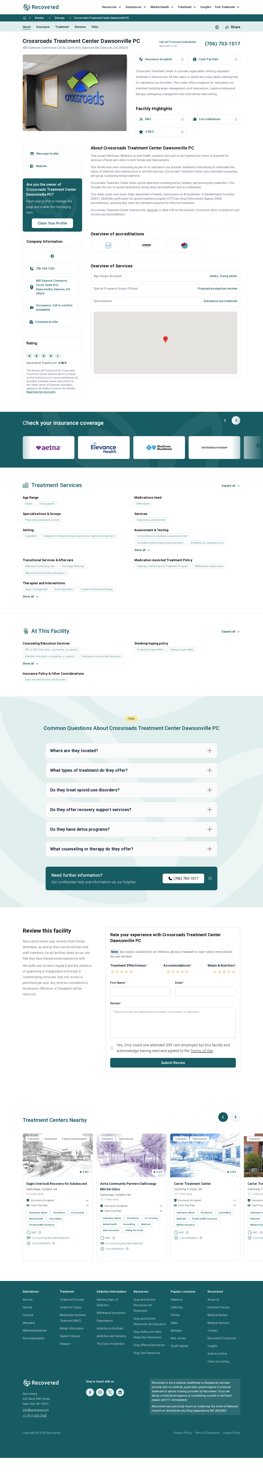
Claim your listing (218, 1361)
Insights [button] (205, 7)
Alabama (176, 1299)
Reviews (80, 27)
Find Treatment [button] (225, 7)
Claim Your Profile (52, 223)
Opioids (27, 1307)
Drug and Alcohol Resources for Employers (144, 1305)
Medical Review (218, 1315)
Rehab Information (72, 1328)
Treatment (62, 27)
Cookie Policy (231, 1432)
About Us (213, 1299)
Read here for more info (40, 392)
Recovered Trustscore (222, 1338)
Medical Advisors (219, 1323)
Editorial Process (218, 1307)
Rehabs (39, 17)
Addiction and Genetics (111, 1336)
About (27, 27)
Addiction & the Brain (110, 1328)
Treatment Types (70, 1307)
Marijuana (29, 1323)
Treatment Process (72, 1299)
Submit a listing (217, 1353)
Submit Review (173, 1063)
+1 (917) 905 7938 (35, 1415)
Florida (175, 1315)
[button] (172, 46)
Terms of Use (202, 1051)
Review (115, 1003)
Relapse (65, 1343)
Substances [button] (134, 7)
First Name (117, 982)
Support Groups (70, 1336)
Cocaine (28, 1315)
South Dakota (179, 1346)
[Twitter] (110, 1392)
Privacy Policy (183, 1432)
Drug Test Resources (147, 1353)
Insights (212, 1346)
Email (178, 982)
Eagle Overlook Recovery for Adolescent (56, 1184)
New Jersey (178, 1338)
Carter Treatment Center (192, 1184)
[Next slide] (236, 420)
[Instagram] (100, 1392)
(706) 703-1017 (186, 878)
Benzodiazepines (34, 1338)
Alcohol (27, 1299)
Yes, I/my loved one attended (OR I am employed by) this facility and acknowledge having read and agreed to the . (173, 1048)
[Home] (24, 18)
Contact (213, 1330)
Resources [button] (109, 7)
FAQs (95, 27)
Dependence (105, 1320)
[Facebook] (90, 1392)
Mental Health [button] (159, 7)
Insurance (43, 27)
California (177, 1307)
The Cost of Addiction (110, 1343)
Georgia (59, 17)
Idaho (174, 1323)
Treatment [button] (184, 7)
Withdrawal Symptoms (111, 1313)
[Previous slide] (225, 420)
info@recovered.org (36, 1410)
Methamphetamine (35, 1330)
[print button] (217, 27)
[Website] (52, 256)
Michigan (176, 1330)
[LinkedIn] (120, 1392)
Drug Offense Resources (149, 1345)
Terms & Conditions (207, 1432)
